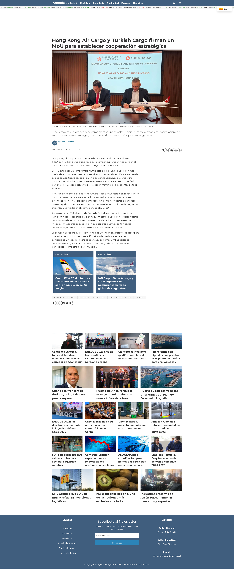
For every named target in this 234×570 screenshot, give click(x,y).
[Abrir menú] (180, 3)
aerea (128, 298)
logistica (140, 298)
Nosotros (138, 3)
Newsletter (67, 538)
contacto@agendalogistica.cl (167, 556)
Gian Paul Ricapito (167, 544)
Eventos (125, 3)
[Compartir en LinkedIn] (172, 150)
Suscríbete (98, 3)
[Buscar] (174, 3)
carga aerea (115, 298)
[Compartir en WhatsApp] (180, 150)
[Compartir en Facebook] (164, 150)
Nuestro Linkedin (67, 553)
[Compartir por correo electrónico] (176, 150)
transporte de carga (64, 298)
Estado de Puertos (67, 543)
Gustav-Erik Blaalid (166, 532)
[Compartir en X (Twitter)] (168, 150)
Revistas (85, 3)
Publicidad (113, 3)
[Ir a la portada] (65, 3)
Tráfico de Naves (67, 548)
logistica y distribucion (92, 298)
